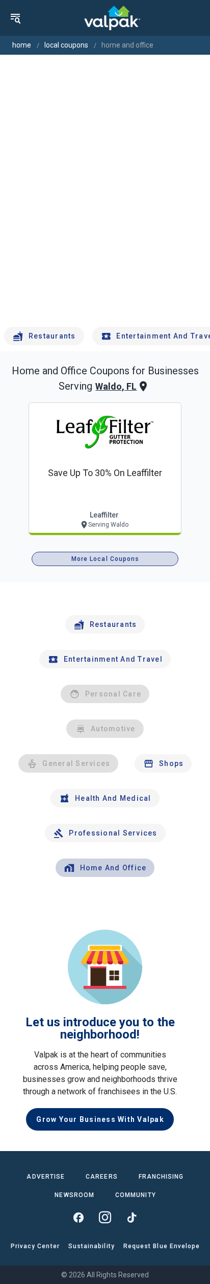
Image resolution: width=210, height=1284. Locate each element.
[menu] (15, 18)
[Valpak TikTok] (131, 1217)
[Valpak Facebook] (78, 1217)
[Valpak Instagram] (105, 1217)
